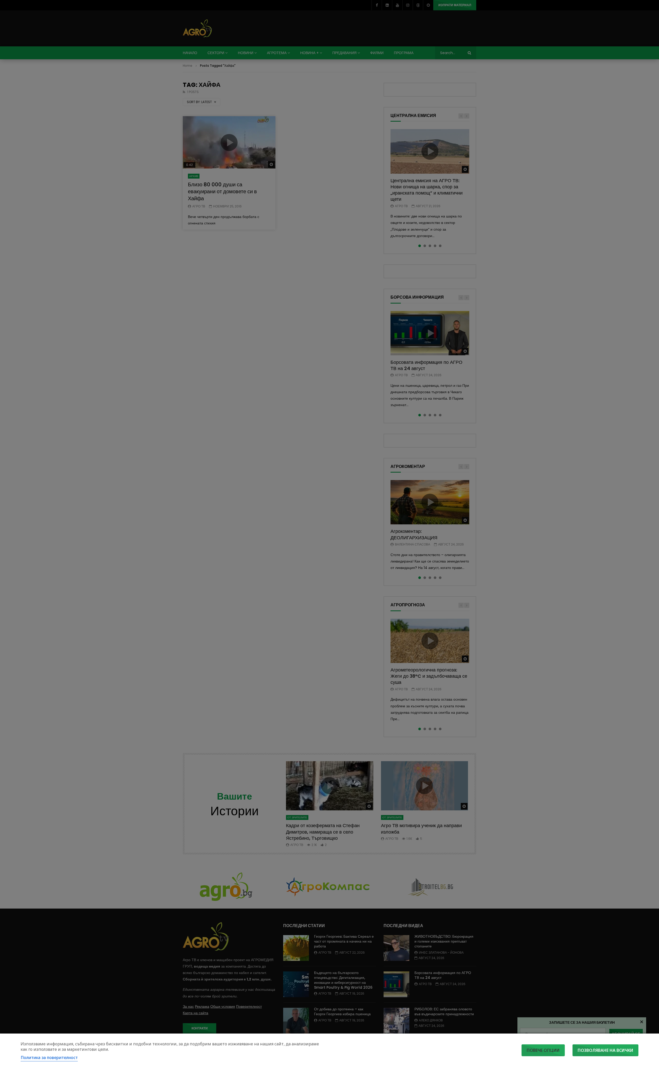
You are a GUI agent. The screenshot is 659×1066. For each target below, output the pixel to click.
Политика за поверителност (49, 1057)
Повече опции (543, 1050)
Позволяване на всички (605, 1050)
